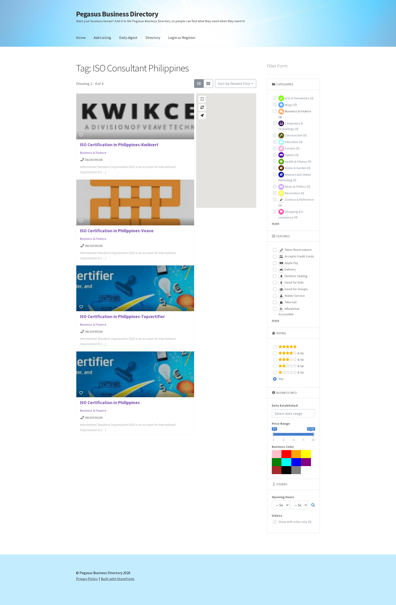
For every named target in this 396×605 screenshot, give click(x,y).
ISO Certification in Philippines (110, 402)
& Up (300, 353)
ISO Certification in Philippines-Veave (117, 230)
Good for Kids (294, 282)
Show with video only (294, 522)
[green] (277, 462)
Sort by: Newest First (234, 83)
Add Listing (102, 37)
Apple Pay (291, 263)
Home (81, 37)
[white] (306, 470)
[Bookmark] (81, 135)
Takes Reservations (298, 250)
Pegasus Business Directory (117, 14)
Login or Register (181, 37)
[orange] (296, 454)
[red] (286, 454)
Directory (153, 37)
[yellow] (306, 454)
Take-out (290, 302)
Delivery (290, 269)
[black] (286, 470)
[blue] (296, 462)
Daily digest (128, 37)
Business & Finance (93, 153)
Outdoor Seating (296, 276)
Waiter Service (294, 296)
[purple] (306, 462)
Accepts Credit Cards (299, 256)
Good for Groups (296, 289)
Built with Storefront (117, 578)
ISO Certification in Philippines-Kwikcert (119, 144)
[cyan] (286, 462)
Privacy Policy (87, 578)
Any (280, 379)
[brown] (277, 470)
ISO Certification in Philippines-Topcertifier (122, 316)
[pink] (277, 454)
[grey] (296, 470)
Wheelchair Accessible (289, 311)
